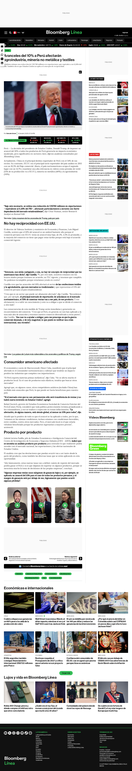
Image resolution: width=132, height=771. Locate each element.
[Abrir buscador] (10, 32)
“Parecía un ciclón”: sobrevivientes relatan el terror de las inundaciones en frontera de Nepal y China (102, 182)
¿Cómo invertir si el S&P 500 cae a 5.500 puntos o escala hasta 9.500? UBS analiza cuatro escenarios (102, 358)
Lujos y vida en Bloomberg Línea (30, 677)
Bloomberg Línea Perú (32, 578)
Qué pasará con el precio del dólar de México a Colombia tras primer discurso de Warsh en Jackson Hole (102, 268)
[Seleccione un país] (23, 32)
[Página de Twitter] (9, 733)
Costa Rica (39, 755)
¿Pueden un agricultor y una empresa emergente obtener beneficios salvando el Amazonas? (102, 463)
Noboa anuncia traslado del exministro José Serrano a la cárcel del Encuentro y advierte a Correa (102, 161)
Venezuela (39, 744)
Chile (37, 746)
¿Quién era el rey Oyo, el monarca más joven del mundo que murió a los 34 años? (49, 708)
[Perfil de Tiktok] (26, 733)
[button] (80, 72)
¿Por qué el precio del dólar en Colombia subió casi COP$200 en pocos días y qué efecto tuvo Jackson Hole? (102, 259)
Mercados (71, 736)
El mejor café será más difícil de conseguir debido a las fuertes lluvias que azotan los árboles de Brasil (102, 470)
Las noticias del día (55, 578)
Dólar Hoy (71, 738)
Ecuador (38, 749)
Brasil (37, 736)
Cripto (70, 742)
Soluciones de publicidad (107, 760)
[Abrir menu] (6, 32)
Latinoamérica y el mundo (43, 735)
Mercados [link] (41, 40)
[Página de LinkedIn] (22, 733)
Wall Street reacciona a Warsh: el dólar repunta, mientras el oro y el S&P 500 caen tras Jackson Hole (102, 240)
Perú (7, 50)
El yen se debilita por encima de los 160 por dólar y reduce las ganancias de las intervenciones (102, 249)
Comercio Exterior (51, 574)
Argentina (39, 740)
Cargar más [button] (66, 673)
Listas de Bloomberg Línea (76, 747)
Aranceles (19, 574)
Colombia (39, 742)
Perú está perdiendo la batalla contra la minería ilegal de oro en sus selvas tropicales (22, 559)
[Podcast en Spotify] (30, 733)
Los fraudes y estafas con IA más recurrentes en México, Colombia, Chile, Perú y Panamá (102, 348)
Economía (71, 735)
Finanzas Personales (74, 744)
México (38, 738)
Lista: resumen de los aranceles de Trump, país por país (35, 218)
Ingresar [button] (125, 32)
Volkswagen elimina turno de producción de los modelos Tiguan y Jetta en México (63, 559)
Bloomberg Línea (65, 574)
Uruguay (38, 753)
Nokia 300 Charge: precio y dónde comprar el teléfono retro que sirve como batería (18, 708)
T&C (101, 742)
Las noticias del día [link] (15, 40)
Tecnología (103, 740)
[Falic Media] (115, 35)
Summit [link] (51, 40)
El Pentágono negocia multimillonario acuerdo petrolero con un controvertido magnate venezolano (102, 196)
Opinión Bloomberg (97, 388)
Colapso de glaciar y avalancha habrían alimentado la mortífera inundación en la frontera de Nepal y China (102, 456)
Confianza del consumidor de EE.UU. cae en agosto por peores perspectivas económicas (81, 660)
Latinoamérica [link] (72, 40)
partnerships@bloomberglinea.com (110, 751)
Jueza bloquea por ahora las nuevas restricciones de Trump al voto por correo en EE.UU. (102, 189)
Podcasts (70, 746)
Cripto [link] (61, 40)
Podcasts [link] (120, 40)
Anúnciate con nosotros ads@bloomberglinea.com (108, 754)
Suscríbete (103, 735)
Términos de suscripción (107, 738)
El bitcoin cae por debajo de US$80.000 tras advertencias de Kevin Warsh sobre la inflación (113, 660)
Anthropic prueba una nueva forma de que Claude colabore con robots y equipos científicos (102, 375)
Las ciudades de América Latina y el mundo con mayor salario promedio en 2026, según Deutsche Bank (101, 102)
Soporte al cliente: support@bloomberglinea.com (109, 758)
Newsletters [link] (29, 40)
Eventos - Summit (105, 750)
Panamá (38, 751)
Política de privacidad (106, 736)
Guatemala (39, 760)
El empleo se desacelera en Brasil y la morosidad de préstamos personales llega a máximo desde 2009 (102, 168)
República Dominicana (42, 758)
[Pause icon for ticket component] (5, 45)
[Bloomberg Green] (108, 447)
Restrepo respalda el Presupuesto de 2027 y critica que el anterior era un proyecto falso (49, 662)
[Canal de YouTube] (13, 733)
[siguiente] (80, 558)
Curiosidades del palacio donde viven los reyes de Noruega (81, 707)
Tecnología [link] (84, 40)
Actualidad (71, 740)
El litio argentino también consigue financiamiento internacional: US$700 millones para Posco (18, 662)
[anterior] (5, 558)
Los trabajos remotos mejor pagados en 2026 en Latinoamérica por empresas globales (102, 112)
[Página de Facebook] (5, 733)
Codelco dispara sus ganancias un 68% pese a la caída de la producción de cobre (18, 621)
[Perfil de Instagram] (18, 733)
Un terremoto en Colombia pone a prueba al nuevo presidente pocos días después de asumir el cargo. (102, 432)
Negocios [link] (109, 40)
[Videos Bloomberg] (108, 417)
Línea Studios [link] (97, 40)
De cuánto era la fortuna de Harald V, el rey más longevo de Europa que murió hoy (112, 708)
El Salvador (39, 756)
